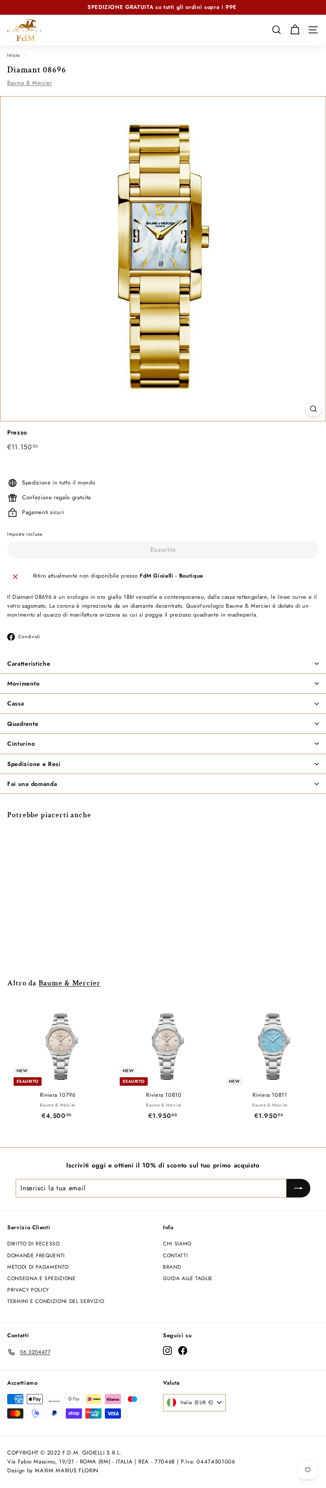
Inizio (13, 55)
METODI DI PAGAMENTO (37, 1267)
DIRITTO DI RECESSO (33, 1243)
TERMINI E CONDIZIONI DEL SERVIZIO (55, 1301)
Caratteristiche (29, 663)
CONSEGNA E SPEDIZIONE (41, 1278)
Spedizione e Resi (34, 764)
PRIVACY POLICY (28, 1290)
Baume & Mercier (29, 83)
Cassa (15, 703)
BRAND (172, 1267)
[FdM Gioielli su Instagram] (167, 1350)
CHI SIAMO (177, 1243)
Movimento (23, 683)
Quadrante (22, 723)
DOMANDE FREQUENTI (36, 1255)
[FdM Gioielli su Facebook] (182, 1350)
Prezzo (17, 432)
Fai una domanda (32, 784)
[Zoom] (313, 409)
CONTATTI (175, 1255)
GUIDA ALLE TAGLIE (188, 1278)
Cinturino (21, 743)
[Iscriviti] (298, 1188)
